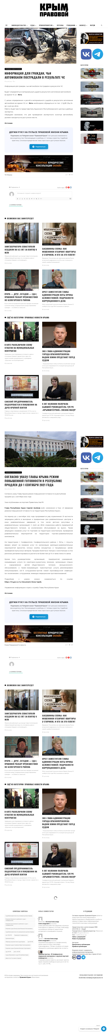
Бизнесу (82, 25)
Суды (32, 25)
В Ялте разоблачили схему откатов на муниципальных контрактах (19, 347)
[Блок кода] (34, 199)
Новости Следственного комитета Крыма (19, 340)
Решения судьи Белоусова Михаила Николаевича (19, 928)
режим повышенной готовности (15, 645)
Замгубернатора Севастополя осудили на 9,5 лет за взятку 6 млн (21, 249)
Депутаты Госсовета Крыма (13, 958)
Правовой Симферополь (21, 935)
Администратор (44, 954)
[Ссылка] (36, 199)
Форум (92, 25)
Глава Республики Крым (15, 508)
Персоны (60, 25)
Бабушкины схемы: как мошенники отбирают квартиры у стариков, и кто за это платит (59, 251)
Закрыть (98, 1025)
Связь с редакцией (78, 937)
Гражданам (70, 25)
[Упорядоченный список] (27, 199)
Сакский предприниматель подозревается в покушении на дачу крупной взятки (21, 404)
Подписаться (40, 147)
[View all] (92, 74)
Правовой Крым (10, 938)
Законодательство (18, 25)
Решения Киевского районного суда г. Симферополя (16, 920)
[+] (41, 198)
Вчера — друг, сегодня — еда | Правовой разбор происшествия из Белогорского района (21, 297)
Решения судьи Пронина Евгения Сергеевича (18, 948)
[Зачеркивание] (24, 199)
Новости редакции (78, 938)
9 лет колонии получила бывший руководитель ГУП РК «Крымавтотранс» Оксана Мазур (59, 406)
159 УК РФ (8, 951)
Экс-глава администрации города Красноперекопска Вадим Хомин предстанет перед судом (58, 356)
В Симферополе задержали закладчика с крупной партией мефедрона (53, 956)
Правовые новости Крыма (13, 69)
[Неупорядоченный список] (29, 199)
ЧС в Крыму (8, 175)
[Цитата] (32, 199)
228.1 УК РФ (17, 951)
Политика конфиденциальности (91, 978)
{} (38, 198)
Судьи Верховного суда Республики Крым (17, 955)
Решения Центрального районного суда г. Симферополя (17, 924)
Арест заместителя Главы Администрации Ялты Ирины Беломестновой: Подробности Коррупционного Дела (57, 296)
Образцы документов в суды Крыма (15, 941)
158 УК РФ (30, 941)
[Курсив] (20, 199)
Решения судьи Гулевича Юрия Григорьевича (18, 945)
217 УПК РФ (9, 935)
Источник (9, 123)
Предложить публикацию (81, 944)
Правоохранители (45, 25)
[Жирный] (17, 199)
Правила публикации (79, 946)
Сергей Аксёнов (33, 508)
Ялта (20, 95)
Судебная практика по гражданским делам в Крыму (20, 932)
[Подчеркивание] (22, 199)
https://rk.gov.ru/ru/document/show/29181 (23, 582)
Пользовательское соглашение (91, 975)
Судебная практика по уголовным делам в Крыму (19, 915)
